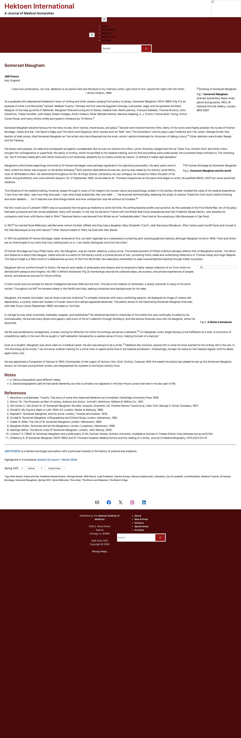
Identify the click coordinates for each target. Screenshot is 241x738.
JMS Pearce (89, 476)
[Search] (146, 48)
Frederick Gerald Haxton (53, 476)
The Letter (75, 480)
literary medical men (142, 476)
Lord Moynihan (192, 476)
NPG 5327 (203, 110)
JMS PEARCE (12, 451)
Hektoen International (39, 6)
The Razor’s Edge (118, 480)
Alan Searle (16, 476)
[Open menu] (92, 35)
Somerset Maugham (26, 480)
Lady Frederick (105, 476)
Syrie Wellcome (60, 480)
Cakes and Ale (31, 476)
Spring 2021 (44, 480)
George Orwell (74, 476)
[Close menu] (104, 19)
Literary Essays (122, 476)
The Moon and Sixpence (95, 480)
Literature (159, 476)
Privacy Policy (99, 551)
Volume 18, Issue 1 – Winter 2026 (57, 459)
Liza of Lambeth (174, 476)
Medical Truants (210, 476)
